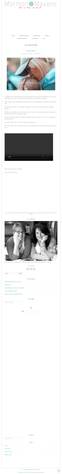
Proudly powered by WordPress (24, 472)
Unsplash (20, 169)
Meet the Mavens (24, 35)
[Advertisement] (31, 21)
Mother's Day (49, 212)
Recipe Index (36, 35)
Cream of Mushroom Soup (11, 291)
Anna (24, 53)
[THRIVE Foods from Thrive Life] (31, 308)
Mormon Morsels (22, 38)
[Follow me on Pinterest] (31, 269)
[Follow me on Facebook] (27, 269)
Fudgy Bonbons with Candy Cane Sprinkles (15, 288)
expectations (39, 212)
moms (44, 212)
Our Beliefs (35, 38)
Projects (47, 35)
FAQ (44, 38)
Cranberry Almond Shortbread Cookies (14, 294)
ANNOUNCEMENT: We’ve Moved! (13, 281)
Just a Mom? (31, 51)
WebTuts (42, 472)
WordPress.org (8, 454)
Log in (6, 445)
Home (13, 35)
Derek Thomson (12, 169)
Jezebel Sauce (8, 285)
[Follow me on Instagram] (34, 269)
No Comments (37, 53)
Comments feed (8, 451)
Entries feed (7, 448)
